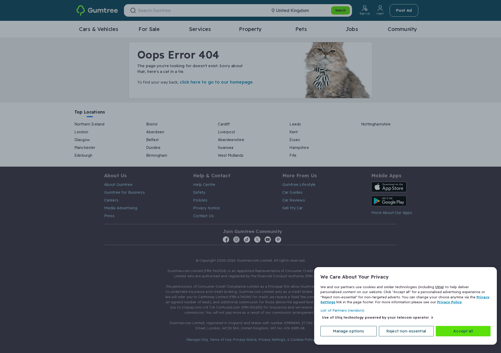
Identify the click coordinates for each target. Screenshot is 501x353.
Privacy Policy (449, 302)
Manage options (348, 331)
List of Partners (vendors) (342, 310)
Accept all (463, 331)
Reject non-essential (406, 331)
